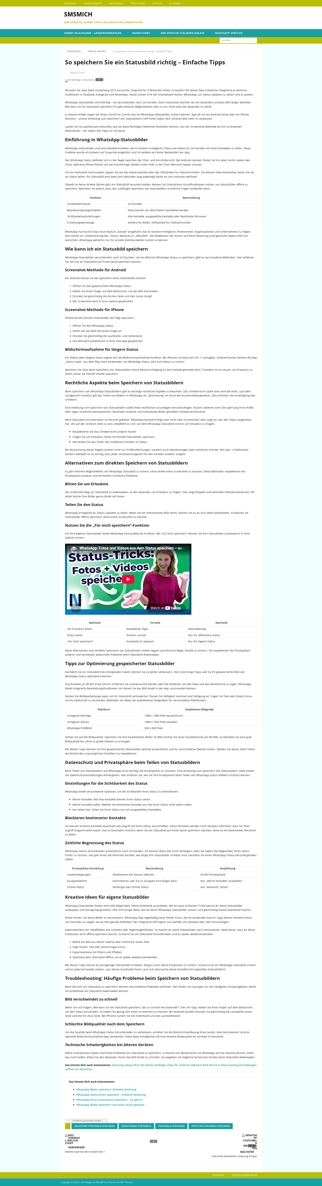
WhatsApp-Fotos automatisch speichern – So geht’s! (109, 1099)
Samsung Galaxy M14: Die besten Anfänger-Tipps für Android (151, 1065)
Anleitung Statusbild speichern (94, 1126)
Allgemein (174, 3)
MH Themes (126, 1182)
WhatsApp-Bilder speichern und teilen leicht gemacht (110, 1105)
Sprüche (157, 3)
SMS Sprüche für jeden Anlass (182, 33)
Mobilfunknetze (93, 3)
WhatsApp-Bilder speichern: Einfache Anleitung (106, 1089)
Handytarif (70, 3)
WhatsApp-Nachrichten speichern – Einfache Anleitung (111, 1094)
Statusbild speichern (171, 1126)
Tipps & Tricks (137, 3)
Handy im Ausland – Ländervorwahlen (92, 33)
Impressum (218, 1175)
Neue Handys (116, 3)
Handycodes (141, 33)
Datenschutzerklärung (245, 1175)
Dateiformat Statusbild (136, 1126)
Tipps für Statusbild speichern (210, 1126)
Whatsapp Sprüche (229, 33)
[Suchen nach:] (238, 40)
